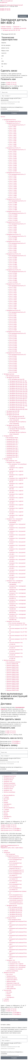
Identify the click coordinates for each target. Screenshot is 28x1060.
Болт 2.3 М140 (13, 220)
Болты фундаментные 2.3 (16, 872)
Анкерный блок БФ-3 (12, 451)
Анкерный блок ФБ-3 (12, 457)
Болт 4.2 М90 (13, 264)
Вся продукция (10, 854)
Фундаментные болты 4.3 (13, 269)
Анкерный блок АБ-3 (12, 443)
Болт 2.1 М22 (13, 183)
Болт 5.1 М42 (13, 300)
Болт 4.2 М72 (13, 261)
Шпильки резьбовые (9, 660)
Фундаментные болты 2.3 (13, 211)
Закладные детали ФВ (12, 425)
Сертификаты (7, 804)
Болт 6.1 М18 (12, 317)
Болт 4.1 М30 (13, 246)
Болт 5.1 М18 (12, 291)
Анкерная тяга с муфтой (13, 462)
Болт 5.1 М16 (12, 289)
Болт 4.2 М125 (13, 268)
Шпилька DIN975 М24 (12, 676)
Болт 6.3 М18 (13, 360)
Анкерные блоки (8, 436)
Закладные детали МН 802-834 (18, 409)
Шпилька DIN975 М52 (12, 690)
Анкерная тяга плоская (13, 621)
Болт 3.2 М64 (13, 239)
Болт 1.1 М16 (12, 130)
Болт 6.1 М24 (13, 322)
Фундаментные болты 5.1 (13, 284)
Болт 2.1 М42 (13, 190)
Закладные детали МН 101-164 (18, 381)
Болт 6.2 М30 (13, 345)
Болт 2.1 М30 (13, 186)
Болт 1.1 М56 (12, 146)
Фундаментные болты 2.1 (13, 172)
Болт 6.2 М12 (13, 335)
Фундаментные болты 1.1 (13, 123)
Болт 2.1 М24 (13, 185)
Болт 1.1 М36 (12, 140)
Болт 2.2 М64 (13, 204)
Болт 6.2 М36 (13, 347)
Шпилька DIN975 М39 (12, 683)
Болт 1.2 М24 (13, 162)
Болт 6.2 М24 (13, 344)
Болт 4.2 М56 (13, 257)
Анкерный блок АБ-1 (12, 439)
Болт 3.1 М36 (13, 229)
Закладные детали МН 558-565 (18, 397)
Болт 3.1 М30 (13, 227)
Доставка (6, 799)
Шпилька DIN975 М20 (12, 674)
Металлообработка (9, 795)
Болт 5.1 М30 (13, 296)
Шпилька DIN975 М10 (12, 665)
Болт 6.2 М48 (13, 351)
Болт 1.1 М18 (12, 132)
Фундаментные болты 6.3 (13, 353)
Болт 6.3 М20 (13, 361)
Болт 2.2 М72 (13, 206)
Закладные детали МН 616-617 (18, 402)
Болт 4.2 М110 (13, 266)
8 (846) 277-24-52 (5, 9)
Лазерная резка (10, 976)
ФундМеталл (3, 2)
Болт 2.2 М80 (13, 208)
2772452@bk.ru (16, 743)
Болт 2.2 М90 (13, 209)
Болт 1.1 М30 (12, 139)
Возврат (6, 802)
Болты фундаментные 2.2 (16, 870)
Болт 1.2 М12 (12, 151)
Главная (6, 850)
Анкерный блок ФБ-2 (12, 455)
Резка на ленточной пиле (13, 985)
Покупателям (7, 990)
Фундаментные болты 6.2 (13, 331)
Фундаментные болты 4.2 (13, 254)
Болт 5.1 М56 (13, 303)
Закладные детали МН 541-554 (18, 393)
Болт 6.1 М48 (13, 330)
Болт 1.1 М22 (12, 135)
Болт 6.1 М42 (13, 328)
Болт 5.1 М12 (12, 287)
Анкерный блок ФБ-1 (12, 453)
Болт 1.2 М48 (13, 169)
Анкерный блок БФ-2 (12, 450)
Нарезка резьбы (11, 981)
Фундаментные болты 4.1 (13, 241)
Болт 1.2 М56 (13, 171)
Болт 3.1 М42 (13, 231)
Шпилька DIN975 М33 (12, 679)
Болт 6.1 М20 (13, 319)
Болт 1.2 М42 (13, 167)
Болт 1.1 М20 (12, 133)
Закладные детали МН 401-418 (11, 30)
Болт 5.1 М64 (13, 305)
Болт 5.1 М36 (13, 298)
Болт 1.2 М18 (12, 156)
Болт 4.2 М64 (13, 259)
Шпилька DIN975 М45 (12, 686)
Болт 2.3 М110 (13, 216)
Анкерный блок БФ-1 (12, 448)
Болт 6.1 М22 (13, 321)
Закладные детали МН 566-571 (18, 398)
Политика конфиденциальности (10, 845)
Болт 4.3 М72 (13, 277)
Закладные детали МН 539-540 (18, 391)
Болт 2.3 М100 (13, 215)
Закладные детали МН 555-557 (18, 395)
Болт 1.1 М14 (12, 128)
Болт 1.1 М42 (12, 142)
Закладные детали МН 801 (16, 407)
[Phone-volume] (2, 834)
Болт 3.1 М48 (13, 232)
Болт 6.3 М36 (13, 368)
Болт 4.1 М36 (13, 248)
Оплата (6, 800)
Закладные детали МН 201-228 (18, 383)
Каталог (3, 116)
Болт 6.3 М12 (13, 356)
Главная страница (6, 26)
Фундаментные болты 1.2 (13, 148)
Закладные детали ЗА (12, 413)
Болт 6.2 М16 (13, 337)
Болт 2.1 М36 (13, 188)
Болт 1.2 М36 (13, 165)
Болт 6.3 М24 (13, 365)
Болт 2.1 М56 (13, 193)
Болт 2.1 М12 (12, 176)
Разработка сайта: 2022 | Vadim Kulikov (12, 847)
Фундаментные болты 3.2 (13, 234)
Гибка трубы (10, 986)
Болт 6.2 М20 (13, 340)
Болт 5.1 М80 (13, 308)
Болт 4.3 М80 (13, 278)
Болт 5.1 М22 (13, 292)
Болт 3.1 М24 (13, 225)
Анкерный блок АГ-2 (12, 446)
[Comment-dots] (2, 838)
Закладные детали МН (19, 28)
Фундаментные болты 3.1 (13, 222)
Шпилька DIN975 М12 (12, 667)
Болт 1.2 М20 (13, 158)
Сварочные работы (11, 979)
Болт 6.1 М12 (12, 314)
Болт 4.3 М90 (13, 280)
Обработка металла (9, 972)
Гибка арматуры (11, 988)
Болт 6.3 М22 (13, 363)
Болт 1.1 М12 (12, 126)
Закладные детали (6, 28)
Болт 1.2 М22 (13, 160)
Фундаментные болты (10, 119)
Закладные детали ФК (12, 414)
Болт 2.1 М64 (13, 195)
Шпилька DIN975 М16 (12, 671)
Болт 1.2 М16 (12, 155)
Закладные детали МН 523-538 (18, 390)
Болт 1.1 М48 (12, 144)
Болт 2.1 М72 (13, 197)
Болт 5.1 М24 (13, 294)
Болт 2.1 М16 (12, 178)
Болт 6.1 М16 (12, 315)
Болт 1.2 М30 (13, 163)
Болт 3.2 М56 (13, 238)
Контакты (6, 806)
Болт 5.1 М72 (13, 307)
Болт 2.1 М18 (12, 179)
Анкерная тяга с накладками (14, 580)
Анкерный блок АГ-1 (12, 444)
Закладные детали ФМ (12, 411)
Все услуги (9, 974)
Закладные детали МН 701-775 (18, 404)
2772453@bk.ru (16, 741)
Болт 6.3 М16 (13, 358)
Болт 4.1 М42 (13, 250)
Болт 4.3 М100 (13, 282)
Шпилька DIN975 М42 (12, 685)
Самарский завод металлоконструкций (11, 5)
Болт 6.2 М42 (13, 349)
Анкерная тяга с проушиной (14, 519)
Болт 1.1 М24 (12, 137)
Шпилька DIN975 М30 (12, 678)
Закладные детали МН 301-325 (18, 384)
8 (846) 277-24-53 (5, 10)
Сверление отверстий (12, 983)
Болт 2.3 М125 (13, 218)
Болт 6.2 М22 (13, 342)
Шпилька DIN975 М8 (12, 663)
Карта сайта (4, 846)
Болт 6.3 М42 (13, 370)
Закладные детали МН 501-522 (18, 388)
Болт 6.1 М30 (13, 324)
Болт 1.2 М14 (12, 153)
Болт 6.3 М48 (13, 372)
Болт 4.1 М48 (13, 252)
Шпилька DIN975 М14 (12, 669)
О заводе (6, 797)
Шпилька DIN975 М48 (12, 688)
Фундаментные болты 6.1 (13, 310)
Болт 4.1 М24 (13, 245)
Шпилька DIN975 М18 (12, 672)
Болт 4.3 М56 (13, 273)
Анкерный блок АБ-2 (12, 441)
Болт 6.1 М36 (13, 326)
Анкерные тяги (8, 459)
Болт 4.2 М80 (13, 262)
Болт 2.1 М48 (13, 192)
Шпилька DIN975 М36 (12, 681)
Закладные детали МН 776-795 (18, 406)
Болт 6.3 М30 (13, 367)
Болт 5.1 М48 (13, 301)
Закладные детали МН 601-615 (18, 400)
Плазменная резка (11, 978)
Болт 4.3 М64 (13, 275)
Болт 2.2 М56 (13, 202)
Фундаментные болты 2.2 (13, 199)
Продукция (16, 26)
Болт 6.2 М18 (13, 338)
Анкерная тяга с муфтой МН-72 (18, 478)
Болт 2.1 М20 (13, 181)
